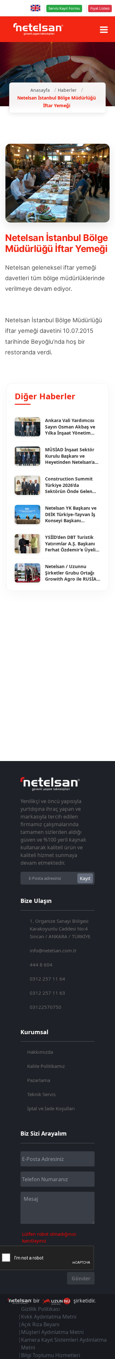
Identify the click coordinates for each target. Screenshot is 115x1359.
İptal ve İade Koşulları (51, 1108)
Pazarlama (38, 1080)
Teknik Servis (41, 1094)
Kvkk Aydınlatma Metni (48, 1316)
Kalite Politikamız (46, 1066)
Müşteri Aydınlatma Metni (52, 1332)
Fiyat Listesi (100, 8)
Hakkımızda (40, 1052)
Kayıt (85, 878)
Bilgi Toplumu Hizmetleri (50, 1355)
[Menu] (104, 30)
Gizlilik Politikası (40, 1308)
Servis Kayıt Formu (64, 8)
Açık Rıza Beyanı (40, 1324)
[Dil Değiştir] (35, 8)
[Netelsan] (38, 29)
